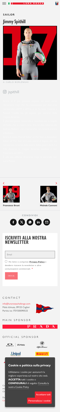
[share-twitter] (21, 222)
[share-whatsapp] (30, 222)
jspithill (13, 91)
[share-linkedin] (38, 222)
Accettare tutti (43, 394)
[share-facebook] (13, 222)
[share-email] (46, 222)
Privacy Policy (37, 261)
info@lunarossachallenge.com (16, 303)
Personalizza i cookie (39, 400)
